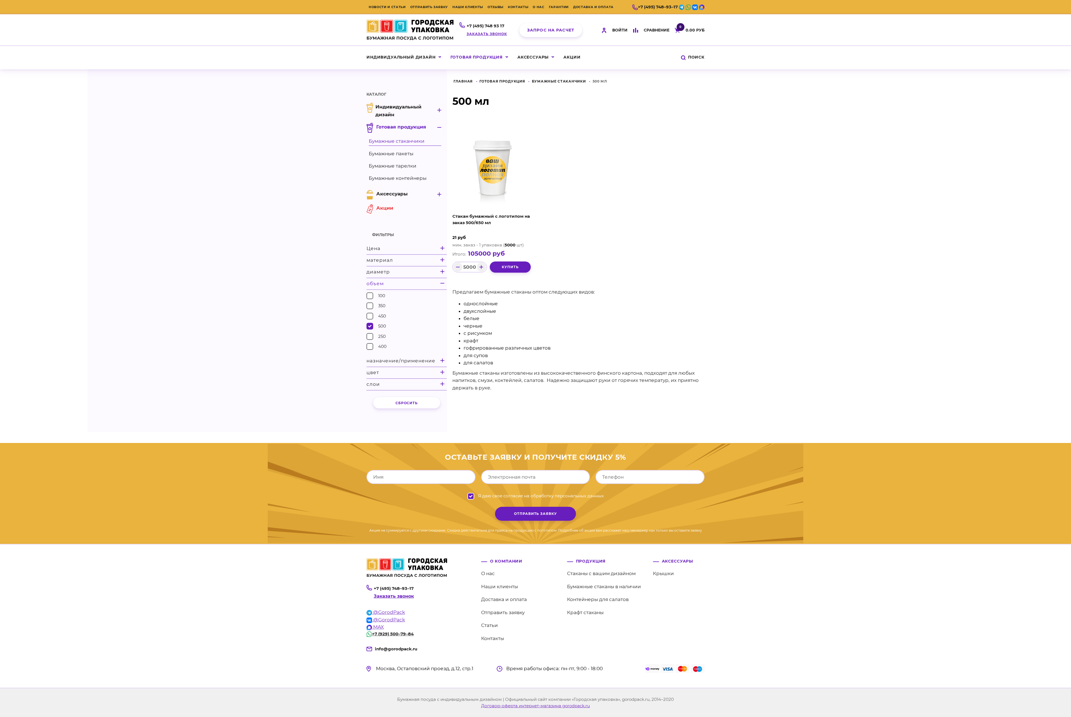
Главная (463, 81)
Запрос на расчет (550, 30)
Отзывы (495, 7)
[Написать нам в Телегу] (681, 6)
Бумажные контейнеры (397, 178)
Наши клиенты (467, 7)
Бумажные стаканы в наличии (604, 586)
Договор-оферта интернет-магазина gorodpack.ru (535, 705)
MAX (378, 627)
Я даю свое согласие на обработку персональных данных (541, 495)
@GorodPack (388, 612)
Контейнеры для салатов (598, 599)
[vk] (695, 6)
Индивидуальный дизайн (401, 57)
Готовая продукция (476, 57)
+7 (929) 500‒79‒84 (393, 633)
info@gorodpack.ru (396, 648)
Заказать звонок (487, 34)
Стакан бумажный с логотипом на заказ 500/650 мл (491, 219)
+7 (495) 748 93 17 (485, 25)
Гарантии (559, 7)
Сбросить (406, 403)
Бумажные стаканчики (559, 81)
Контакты (518, 7)
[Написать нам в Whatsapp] (688, 6)
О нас (538, 7)
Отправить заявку (429, 7)
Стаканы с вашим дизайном (601, 573)
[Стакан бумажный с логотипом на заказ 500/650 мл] (492, 167)
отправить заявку (535, 514)
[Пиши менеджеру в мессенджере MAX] (702, 6)
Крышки (663, 573)
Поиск (696, 57)
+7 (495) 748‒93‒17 (658, 6)
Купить (510, 267)
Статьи (489, 625)
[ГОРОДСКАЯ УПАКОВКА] (410, 29)
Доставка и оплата (593, 7)
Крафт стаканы (585, 612)
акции (571, 57)
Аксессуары (533, 57)
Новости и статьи (387, 7)
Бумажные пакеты (391, 153)
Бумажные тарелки (392, 166)
